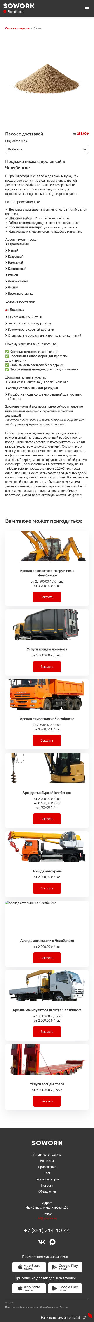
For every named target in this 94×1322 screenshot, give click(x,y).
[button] (47, 597)
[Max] (52, 1241)
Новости (47, 1185)
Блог (47, 1173)
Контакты (47, 1161)
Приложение (47, 1167)
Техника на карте (47, 1179)
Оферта (64, 1307)
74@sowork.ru (47, 1218)
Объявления (47, 1191)
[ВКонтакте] (41, 1241)
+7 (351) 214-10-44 (47, 1230)
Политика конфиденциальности (21, 1307)
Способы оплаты (49, 1307)
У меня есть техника (47, 1154)
